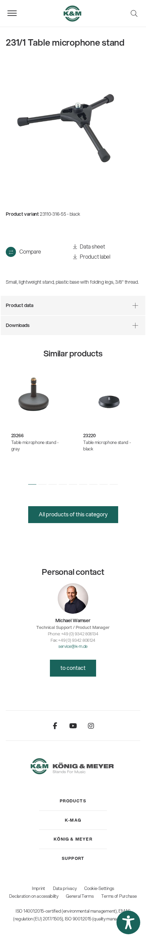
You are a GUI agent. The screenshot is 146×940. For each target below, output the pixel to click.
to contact (73, 668)
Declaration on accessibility (33, 896)
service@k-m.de (73, 646)
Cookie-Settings (99, 888)
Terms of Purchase (118, 896)
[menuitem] (73, 801)
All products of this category (73, 514)
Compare (30, 251)
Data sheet (92, 246)
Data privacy (65, 888)
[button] (32, 484)
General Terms (79, 896)
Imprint (38, 888)
